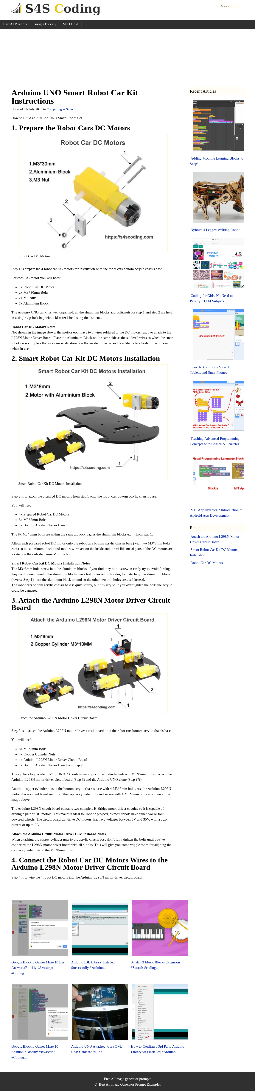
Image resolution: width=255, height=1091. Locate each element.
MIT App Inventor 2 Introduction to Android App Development (216, 512)
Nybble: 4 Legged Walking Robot (215, 230)
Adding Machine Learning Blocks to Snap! (216, 161)
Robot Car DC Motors (207, 563)
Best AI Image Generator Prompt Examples (130, 1084)
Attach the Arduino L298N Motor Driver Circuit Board (214, 539)
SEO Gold (70, 24)
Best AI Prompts (15, 24)
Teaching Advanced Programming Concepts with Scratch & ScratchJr (215, 441)
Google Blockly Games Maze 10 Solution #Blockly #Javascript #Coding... (34, 1051)
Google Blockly (44, 24)
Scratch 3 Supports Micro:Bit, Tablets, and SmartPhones (211, 369)
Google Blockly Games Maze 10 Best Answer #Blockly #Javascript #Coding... (38, 967)
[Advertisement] (127, 56)
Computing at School (61, 109)
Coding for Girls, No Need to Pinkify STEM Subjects (211, 298)
